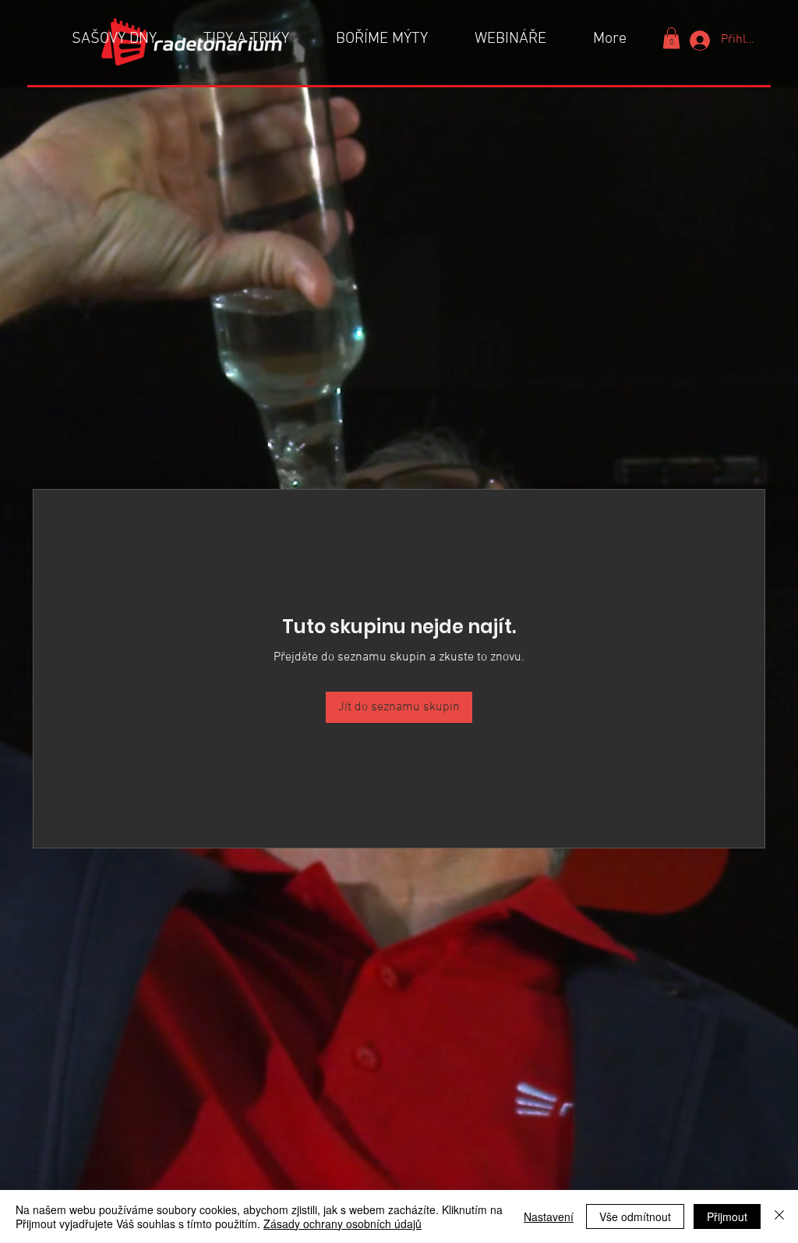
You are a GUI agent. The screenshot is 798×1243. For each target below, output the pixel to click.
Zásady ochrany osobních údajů (342, 1223)
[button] (671, 37)
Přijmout (727, 1216)
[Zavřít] (779, 1216)
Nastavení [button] (549, 1216)
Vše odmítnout (635, 1216)
